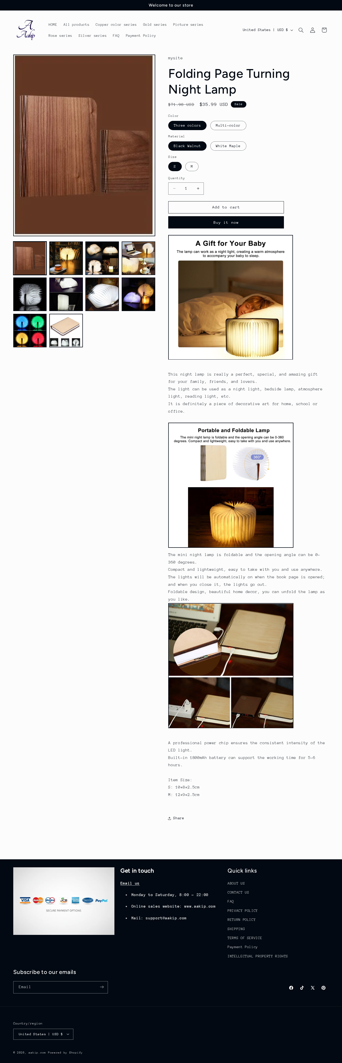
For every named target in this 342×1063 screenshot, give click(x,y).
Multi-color (228, 125)
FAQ (231, 901)
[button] (301, 30)
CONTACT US (238, 892)
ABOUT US (236, 883)
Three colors (187, 125)
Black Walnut (187, 146)
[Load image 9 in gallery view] (30, 330)
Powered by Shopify (65, 1052)
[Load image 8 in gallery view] (138, 294)
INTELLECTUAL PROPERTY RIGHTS (258, 956)
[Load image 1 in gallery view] (30, 258)
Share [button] (178, 818)
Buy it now (226, 222)
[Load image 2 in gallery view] (66, 258)
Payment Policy (243, 947)
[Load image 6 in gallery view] (66, 294)
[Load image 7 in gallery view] (102, 294)
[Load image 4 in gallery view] (138, 258)
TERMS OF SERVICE (245, 938)
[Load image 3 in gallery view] (102, 258)
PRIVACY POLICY (243, 910)
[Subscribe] (101, 987)
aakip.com (37, 1052)
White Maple (228, 146)
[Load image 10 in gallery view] (66, 330)
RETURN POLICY (242, 920)
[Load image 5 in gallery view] (30, 294)
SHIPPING (236, 929)
